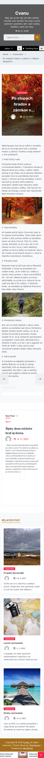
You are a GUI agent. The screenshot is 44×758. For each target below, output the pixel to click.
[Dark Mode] (19, 48)
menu (7, 48)
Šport (8, 421)
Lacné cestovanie (13, 643)
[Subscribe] (41, 48)
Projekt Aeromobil (14, 573)
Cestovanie (22, 92)
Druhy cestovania (13, 713)
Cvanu (22, 13)
